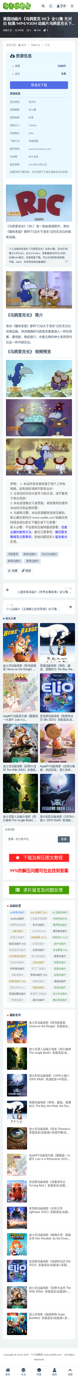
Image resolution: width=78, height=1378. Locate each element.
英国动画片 (39, 988)
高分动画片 (39, 1001)
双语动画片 (39, 945)
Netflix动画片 (17, 920)
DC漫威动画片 (60, 913)
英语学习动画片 (38, 995)
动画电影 (38, 937)
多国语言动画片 (17, 951)
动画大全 (7, 30)
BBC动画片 (38, 912)
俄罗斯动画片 (60, 926)
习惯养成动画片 (17, 926)
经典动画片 (39, 982)
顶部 (70, 1374)
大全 (23, 1374)
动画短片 (60, 937)
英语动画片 (60, 988)
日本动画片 (39, 963)
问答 (39, 1374)
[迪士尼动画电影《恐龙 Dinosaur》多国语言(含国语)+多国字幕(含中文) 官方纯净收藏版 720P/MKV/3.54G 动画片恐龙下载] (17, 1138)
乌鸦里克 (13, 554)
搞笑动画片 (29, 554)
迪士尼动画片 (60, 995)
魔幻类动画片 (60, 1001)
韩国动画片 (17, 1001)
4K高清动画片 (17, 913)
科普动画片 (17, 981)
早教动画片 (60, 963)
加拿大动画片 (17, 938)
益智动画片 (60, 976)
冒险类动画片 (60, 932)
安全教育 (60, 950)
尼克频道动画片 (17, 957)
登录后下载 (39, 85)
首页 (23, 45)
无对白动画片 (49, 554)
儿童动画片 (17, 932)
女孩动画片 (39, 951)
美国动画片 (32, 561)
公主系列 (39, 931)
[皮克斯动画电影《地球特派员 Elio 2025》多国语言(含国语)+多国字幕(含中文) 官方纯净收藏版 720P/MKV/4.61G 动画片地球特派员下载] (57, 692)
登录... (11, 839)
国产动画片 (60, 945)
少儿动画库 (15, 249)
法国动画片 (17, 976)
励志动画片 (17, 944)
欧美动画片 (14, 561)
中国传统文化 (60, 920)
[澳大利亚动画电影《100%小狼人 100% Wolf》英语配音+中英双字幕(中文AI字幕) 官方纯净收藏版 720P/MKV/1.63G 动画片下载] (57, 793)
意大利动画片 (38, 957)
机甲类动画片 (17, 970)
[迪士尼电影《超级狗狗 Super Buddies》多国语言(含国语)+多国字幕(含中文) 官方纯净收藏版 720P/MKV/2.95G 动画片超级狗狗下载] (17, 1324)
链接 (28, 570)
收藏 (14, 570)
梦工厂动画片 (38, 970)
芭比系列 (17, 987)
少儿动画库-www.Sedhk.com (46, 1355)
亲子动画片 (39, 926)
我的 (54, 1374)
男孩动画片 (38, 975)
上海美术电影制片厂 (38, 920)
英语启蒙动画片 (17, 995)
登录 (63, 6)
